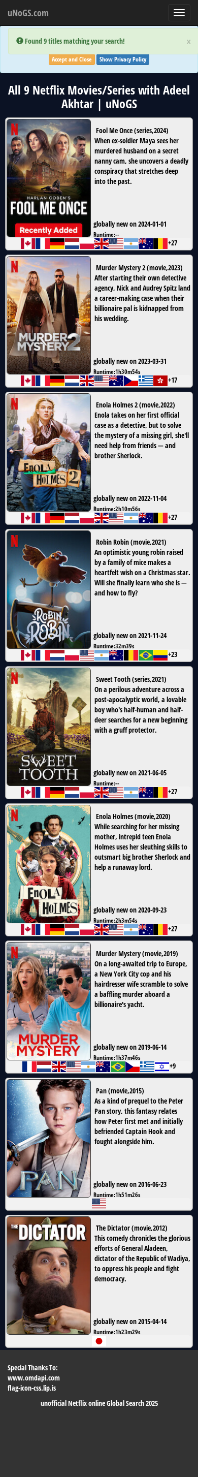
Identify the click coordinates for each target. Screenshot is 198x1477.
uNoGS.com (28, 13)
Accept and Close (72, 59)
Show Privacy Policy (123, 59)
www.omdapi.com (34, 1377)
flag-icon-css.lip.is (32, 1388)
